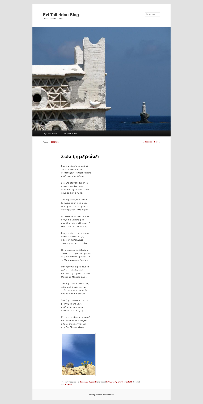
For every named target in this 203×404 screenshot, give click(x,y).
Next (157, 142)
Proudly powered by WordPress (101, 394)
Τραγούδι (93, 382)
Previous (147, 142)
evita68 (129, 382)
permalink (68, 384)
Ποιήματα (84, 382)
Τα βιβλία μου (70, 133)
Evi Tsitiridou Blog (61, 14)
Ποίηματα (110, 382)
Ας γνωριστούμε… (52, 133)
